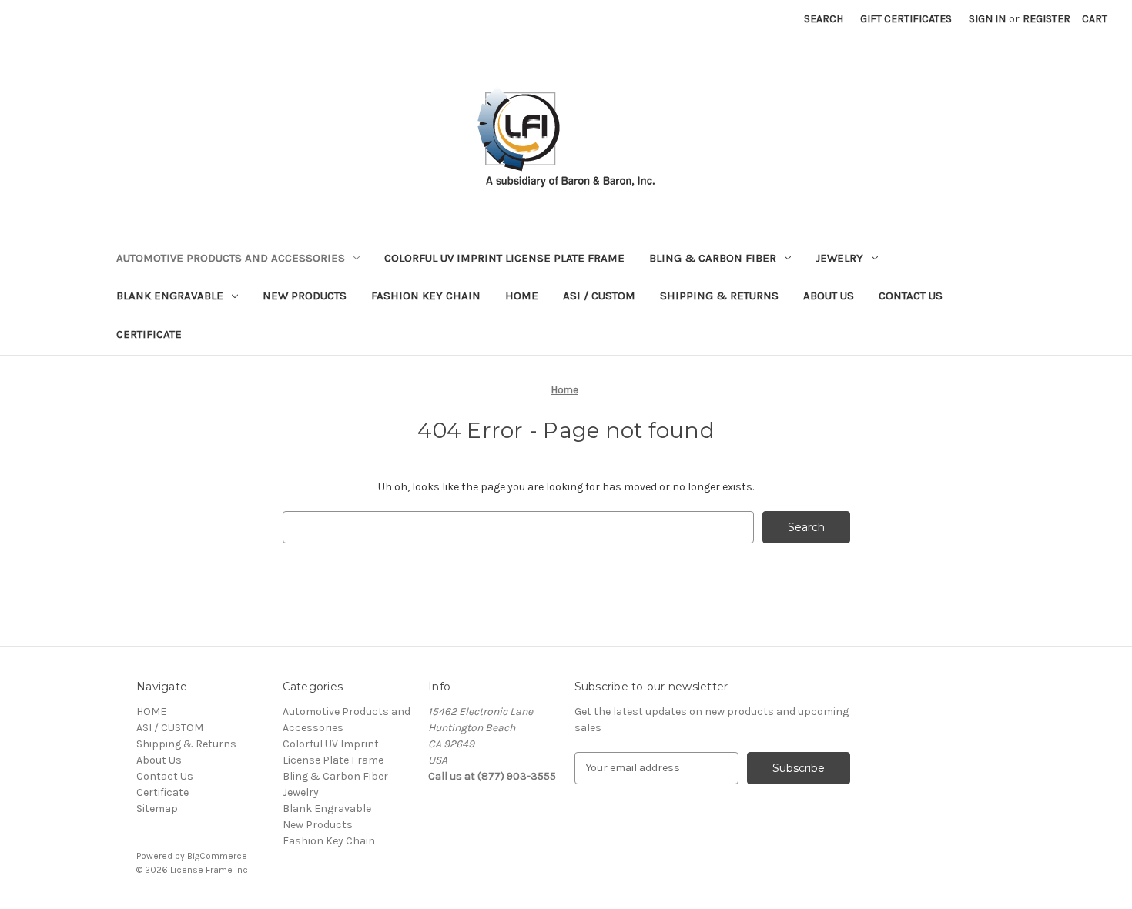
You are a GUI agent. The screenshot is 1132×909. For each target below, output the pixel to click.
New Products (305, 295)
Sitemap (157, 808)
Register (1046, 18)
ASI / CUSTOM (599, 295)
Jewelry (839, 258)
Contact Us (911, 295)
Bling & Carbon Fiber (712, 258)
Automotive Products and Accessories (230, 258)
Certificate (149, 334)
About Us (828, 295)
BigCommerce (217, 856)
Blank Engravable (169, 295)
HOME (521, 295)
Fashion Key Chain (426, 295)
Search (823, 18)
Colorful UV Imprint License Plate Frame (504, 258)
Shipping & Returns (719, 295)
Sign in (987, 18)
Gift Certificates (906, 18)
